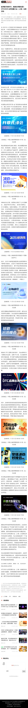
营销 (20, 13)
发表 (24, 671)
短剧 (19, 596)
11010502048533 (16, 704)
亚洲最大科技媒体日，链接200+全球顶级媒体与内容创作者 (9, 614)
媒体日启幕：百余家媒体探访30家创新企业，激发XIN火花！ (9, 639)
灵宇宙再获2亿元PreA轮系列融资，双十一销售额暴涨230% (9, 647)
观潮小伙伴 (3, 626)
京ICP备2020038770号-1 (17, 702)
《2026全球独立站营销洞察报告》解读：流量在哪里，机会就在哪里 (9, 622)
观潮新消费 (3, 609)
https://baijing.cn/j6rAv (6, 565)
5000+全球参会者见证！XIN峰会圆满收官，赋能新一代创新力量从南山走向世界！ (9, 631)
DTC (10, 596)
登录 (12, 665)
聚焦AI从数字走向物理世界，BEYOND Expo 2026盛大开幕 (9, 605)
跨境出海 (15, 596)
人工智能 (5, 596)
